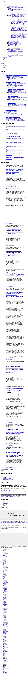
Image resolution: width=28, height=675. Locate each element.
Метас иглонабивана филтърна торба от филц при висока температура (19, 26)
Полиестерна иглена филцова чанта (19, 33)
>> (9, 469)
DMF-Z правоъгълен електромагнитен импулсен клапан (19, 14)
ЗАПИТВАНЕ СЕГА (5, 490)
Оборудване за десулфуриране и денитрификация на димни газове (15, 52)
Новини (5, 57)
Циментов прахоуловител (6, 494)
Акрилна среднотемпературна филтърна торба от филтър (17, 17)
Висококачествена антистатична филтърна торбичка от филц (15, 389)
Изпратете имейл (4, 508)
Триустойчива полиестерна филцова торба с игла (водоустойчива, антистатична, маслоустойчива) (19, 35)
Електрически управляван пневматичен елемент (16, 75)
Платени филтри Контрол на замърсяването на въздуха (13, 492)
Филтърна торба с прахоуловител (15, 15)
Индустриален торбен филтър (19, 494)
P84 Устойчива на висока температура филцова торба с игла (18, 29)
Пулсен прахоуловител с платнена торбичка (15, 120)
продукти (5, 5)
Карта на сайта (14, 491)
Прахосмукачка (9, 47)
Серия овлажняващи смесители (15, 43)
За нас (4, 59)
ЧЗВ (4, 58)
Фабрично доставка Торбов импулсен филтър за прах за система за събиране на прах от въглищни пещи (14, 231)
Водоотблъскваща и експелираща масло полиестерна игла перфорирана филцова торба (18, 39)
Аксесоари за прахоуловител (12, 6)
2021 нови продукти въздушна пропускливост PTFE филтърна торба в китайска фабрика (15, 274)
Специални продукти (5, 491)
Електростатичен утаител (14, 496)
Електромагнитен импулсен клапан (16, 9)
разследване (8, 184)
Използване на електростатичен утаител (9, 495)
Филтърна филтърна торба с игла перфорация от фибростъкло (18, 19)
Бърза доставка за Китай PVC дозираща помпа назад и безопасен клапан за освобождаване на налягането (14, 294)
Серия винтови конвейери (14, 42)
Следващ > (6, 469)
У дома (4, 3)
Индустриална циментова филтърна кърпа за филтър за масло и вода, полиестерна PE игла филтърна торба (14, 454)
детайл (12, 184)
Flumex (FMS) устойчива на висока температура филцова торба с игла (19, 22)
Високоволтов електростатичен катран (17, 54)
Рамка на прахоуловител (13, 41)
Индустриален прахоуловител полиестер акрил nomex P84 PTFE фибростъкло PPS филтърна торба (14, 171)
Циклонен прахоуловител (14, 48)
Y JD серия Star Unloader (13, 45)
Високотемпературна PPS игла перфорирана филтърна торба (18, 24)
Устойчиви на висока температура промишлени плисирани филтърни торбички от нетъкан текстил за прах (15, 431)
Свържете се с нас (7, 61)
